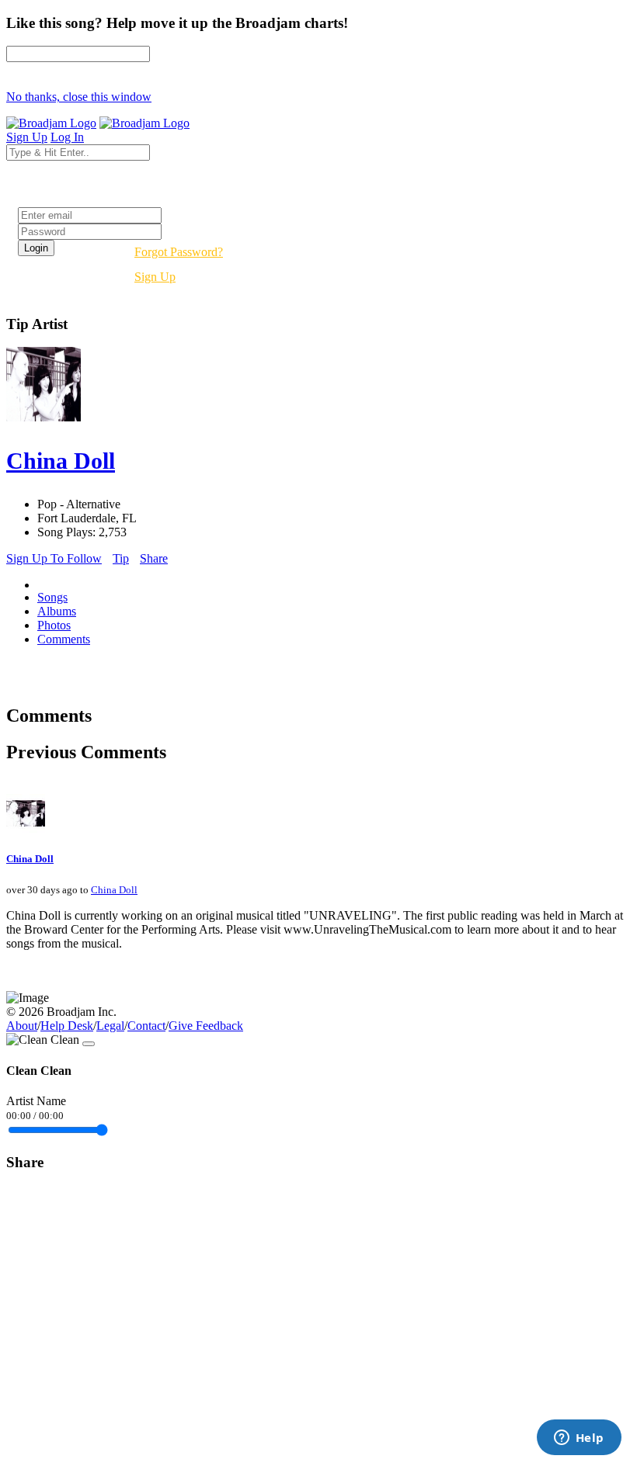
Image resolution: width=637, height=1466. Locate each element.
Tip (121, 558)
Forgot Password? (178, 251)
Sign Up (155, 276)
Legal (110, 1025)
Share (154, 558)
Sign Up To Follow (54, 558)
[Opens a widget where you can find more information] (578, 1438)
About (21, 1025)
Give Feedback (206, 1025)
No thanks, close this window (78, 96)
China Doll (30, 859)
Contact (146, 1025)
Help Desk (66, 1025)
